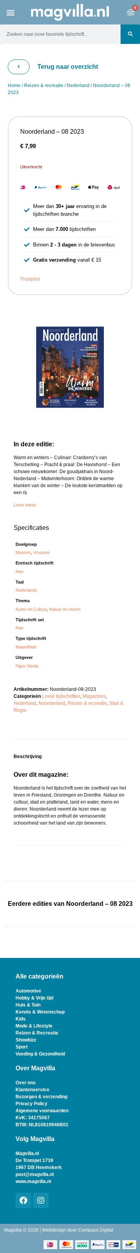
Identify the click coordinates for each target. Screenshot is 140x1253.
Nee (19, 571)
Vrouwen (41, 552)
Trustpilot (30, 279)
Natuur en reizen (64, 609)
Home (14, 85)
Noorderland (51, 703)
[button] (10, 12)
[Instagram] (41, 1200)
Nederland (78, 85)
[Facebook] (23, 1200)
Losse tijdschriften (61, 696)
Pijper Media (27, 666)
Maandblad (26, 647)
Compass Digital (95, 1230)
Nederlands (26, 590)
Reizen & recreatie (43, 85)
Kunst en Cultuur (31, 609)
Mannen (23, 552)
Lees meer (25, 505)
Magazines (94, 696)
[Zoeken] (130, 34)
